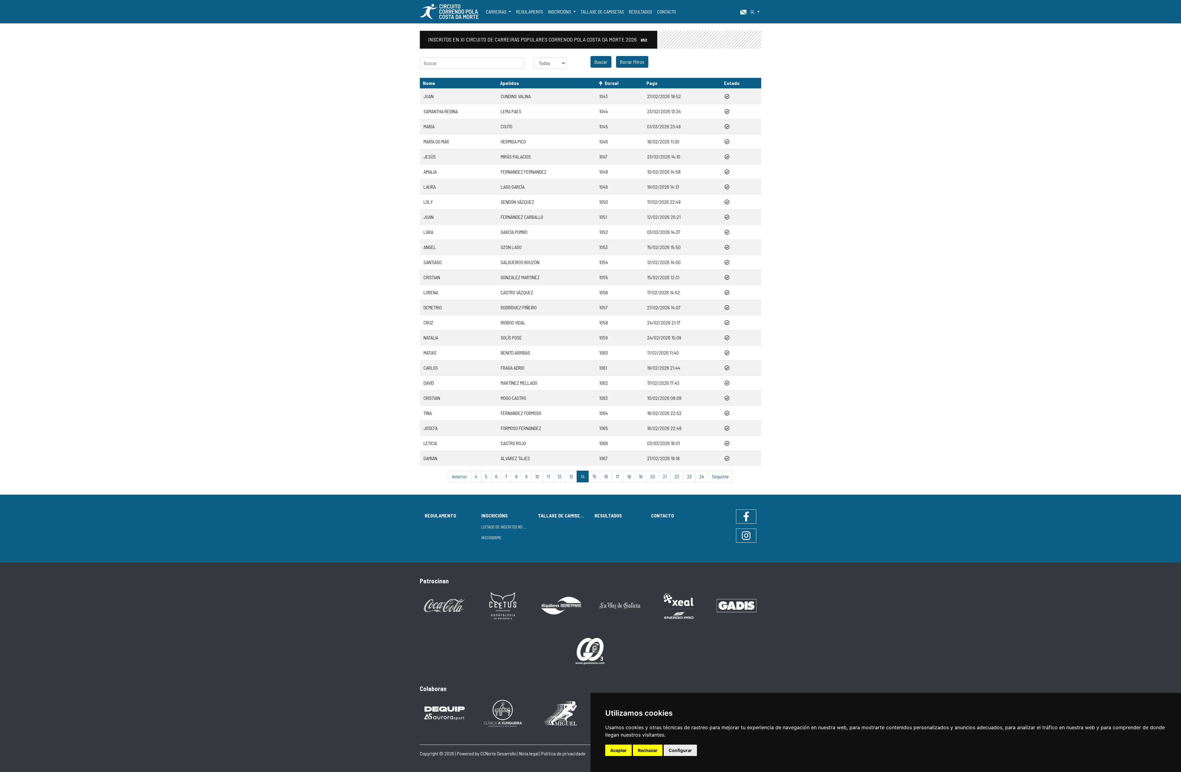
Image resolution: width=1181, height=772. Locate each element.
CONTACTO (666, 11)
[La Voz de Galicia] (619, 605)
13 (571, 476)
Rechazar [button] (648, 750)
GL (753, 11)
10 (537, 476)
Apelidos (509, 83)
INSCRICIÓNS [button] (560, 11)
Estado (732, 83)
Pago (652, 83)
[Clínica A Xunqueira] (502, 713)
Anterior (459, 476)
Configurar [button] (680, 750)
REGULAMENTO (529, 11)
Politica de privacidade (563, 753)
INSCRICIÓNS (494, 515)
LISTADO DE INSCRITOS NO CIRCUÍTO (507, 527)
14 (583, 476)
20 (652, 476)
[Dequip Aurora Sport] (444, 713)
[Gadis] (736, 605)
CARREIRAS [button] (496, 11)
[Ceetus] (502, 605)
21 (665, 476)
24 (701, 476)
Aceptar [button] (618, 750)
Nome (429, 83)
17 (617, 476)
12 (560, 476)
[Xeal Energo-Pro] (678, 605)
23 (689, 476)
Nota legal (529, 753)
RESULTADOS (640, 11)
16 (606, 476)
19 (640, 476)
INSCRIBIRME (491, 537)
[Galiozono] (590, 650)
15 (594, 476)
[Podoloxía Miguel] (561, 713)
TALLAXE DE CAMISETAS (602, 11)
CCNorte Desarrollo (498, 753)
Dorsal (611, 83)
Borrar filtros (632, 62)
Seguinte (720, 476)
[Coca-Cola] (444, 605)
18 (629, 476)
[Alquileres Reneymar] (561, 605)
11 (548, 476)
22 (676, 476)
